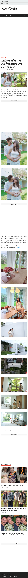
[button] (14, 430)
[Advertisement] (14, 40)
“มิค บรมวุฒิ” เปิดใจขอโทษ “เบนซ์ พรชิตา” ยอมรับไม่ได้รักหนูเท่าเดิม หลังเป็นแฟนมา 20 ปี (13, 534)
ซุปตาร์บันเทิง (9, 8)
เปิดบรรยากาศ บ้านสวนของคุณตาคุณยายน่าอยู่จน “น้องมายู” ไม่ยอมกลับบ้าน (13, 509)
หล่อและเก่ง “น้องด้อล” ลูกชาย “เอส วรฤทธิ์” (12, 485)
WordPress (8, 576)
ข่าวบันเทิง (3, 57)
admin (12, 69)
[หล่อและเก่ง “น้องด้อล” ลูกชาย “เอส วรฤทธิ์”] (14, 483)
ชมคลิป (18, 247)
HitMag (15, 576)
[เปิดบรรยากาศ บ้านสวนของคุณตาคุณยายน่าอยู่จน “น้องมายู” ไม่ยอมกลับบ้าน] (14, 507)
